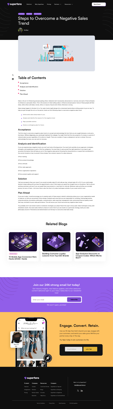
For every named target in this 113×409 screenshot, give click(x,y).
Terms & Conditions (41, 403)
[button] (58, 4)
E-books (42, 392)
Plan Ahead (24, 94)
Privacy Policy (52, 403)
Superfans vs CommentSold (58, 395)
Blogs (41, 389)
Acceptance (24, 83)
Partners (34, 389)
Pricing (49, 4)
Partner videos (35, 392)
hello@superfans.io (79, 385)
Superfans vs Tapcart (56, 386)
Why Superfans (39, 4)
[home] (14, 4)
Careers (34, 386)
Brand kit (34, 395)
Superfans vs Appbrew (56, 392)
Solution (23, 90)
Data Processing (62, 403)
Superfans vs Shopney (56, 389)
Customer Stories (44, 386)
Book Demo (97, 4)
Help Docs (43, 395)
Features (26, 386)
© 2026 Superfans (73, 403)
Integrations (27, 389)
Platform (29, 4)
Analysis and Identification (29, 87)
